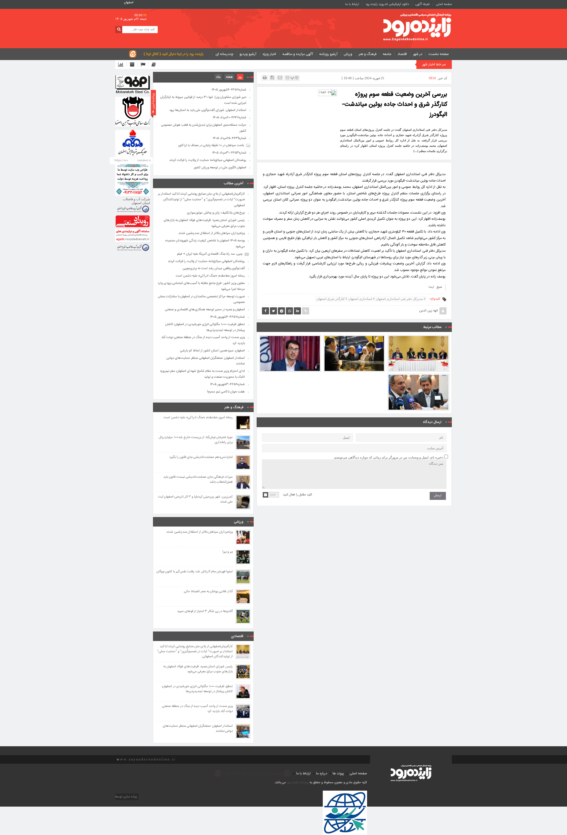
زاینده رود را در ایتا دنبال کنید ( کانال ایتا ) (173, 54)
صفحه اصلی (444, 4)
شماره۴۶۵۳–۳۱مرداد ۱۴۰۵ (229, 153)
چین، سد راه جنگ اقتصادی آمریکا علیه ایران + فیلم (209, 254)
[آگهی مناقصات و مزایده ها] (145, 64)
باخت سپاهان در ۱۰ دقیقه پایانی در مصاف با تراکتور (211, 145)
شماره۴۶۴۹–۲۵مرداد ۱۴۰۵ (229, 138)
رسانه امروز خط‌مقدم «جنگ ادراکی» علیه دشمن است (210, 276)
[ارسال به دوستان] (280, 77)
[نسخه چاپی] (265, 77)
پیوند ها (338, 773)
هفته (229, 77)
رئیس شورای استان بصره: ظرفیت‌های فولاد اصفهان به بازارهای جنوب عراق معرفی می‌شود (354, 337)
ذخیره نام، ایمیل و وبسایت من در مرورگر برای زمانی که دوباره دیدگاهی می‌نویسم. (388, 457)
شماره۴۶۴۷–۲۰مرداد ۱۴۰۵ (229, 117)
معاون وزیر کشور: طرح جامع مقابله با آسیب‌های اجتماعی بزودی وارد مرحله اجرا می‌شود (418, 376)
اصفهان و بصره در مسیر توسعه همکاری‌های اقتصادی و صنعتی (205, 309)
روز (240, 77)
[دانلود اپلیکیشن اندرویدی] (122, 64)
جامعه (387, 54)
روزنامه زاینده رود (298, 782)
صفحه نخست (438, 54)
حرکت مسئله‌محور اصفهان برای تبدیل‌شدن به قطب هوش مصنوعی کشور (203, 128)
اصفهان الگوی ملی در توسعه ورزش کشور (220, 167)
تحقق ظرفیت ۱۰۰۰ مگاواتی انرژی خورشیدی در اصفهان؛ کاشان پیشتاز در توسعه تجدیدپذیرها (205, 327)
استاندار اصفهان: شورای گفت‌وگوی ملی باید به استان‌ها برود (207, 110)
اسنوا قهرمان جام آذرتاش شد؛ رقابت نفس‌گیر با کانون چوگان (195, 571)
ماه (218, 77)
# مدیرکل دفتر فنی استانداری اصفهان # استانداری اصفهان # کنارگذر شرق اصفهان (371, 299)
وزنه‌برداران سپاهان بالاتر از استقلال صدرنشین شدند (211, 233)
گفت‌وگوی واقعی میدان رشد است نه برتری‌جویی (214, 268)
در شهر (417, 54)
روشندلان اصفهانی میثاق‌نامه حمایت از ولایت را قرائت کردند (207, 160)
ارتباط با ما (352, 4)
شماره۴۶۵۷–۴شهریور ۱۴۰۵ (228, 90)
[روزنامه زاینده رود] (417, 27)
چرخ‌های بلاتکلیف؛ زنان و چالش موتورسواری (216, 213)
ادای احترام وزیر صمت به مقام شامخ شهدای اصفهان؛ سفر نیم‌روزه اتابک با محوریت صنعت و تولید (202, 374)
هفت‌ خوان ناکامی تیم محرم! (226, 392)
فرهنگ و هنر (368, 54)
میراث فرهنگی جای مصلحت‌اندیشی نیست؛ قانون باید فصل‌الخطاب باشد (198, 480)
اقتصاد (402, 54)
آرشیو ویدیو (247, 54)
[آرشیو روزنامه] (134, 64)
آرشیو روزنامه (328, 54)
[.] (132, 84)
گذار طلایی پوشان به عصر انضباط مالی (208, 591)
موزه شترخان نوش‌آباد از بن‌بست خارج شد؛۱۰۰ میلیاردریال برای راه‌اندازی (196, 440)
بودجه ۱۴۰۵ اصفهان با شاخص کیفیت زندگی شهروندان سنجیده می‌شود (290, 339)
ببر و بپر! (227, 552)
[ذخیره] (272, 77)
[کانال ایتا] (155, 64)
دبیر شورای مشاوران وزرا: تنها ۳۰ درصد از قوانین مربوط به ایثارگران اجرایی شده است (203, 100)
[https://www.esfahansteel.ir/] (132, 111)
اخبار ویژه (269, 54)
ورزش (348, 54)
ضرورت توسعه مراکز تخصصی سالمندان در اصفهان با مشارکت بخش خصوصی (201, 299)
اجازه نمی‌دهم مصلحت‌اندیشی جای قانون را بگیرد (201, 457)
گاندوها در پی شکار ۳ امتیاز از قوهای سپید (205, 611)
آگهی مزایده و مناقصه (297, 54)
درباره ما (321, 773)
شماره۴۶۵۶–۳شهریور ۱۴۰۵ (227, 384)
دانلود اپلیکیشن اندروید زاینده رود (387, 4)
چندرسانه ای (224, 54)
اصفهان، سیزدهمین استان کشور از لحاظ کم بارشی (212, 350)
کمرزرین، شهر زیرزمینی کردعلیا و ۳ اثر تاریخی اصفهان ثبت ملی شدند (195, 500)
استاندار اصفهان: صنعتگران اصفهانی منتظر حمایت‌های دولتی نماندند (206, 361)
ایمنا (431, 287)
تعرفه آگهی (423, 4)
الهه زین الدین (428, 311)
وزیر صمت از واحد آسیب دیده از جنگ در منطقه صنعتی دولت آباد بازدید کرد (203, 340)
